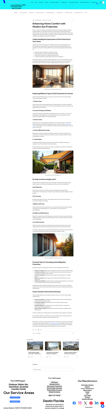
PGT (87, 394)
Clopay (87, 392)
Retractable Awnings (54, 388)
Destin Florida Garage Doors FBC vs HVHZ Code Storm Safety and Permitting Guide (34, 353)
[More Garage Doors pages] (67, 2)
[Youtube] (102, 403)
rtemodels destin (60, 12)
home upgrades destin (50, 12)
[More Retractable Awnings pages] (78, 2)
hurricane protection (68, 12)
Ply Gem (87, 397)
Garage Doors (54, 384)
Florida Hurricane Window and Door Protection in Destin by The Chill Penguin (70, 353)
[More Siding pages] (48, 2)
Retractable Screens (54, 390)
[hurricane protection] (71, 345)
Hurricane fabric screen (78, 12)
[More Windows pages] (43, 2)
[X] (85, 403)
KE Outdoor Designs (87, 385)
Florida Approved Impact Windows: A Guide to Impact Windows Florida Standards (52, 353)
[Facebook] (74, 403)
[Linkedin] (97, 403)
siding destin (31, 12)
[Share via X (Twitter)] (35, 329)
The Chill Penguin (13, 2)
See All (78, 339)
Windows (54, 382)
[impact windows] (53, 345)
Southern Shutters (87, 399)
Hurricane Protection (54, 386)
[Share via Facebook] (33, 329)
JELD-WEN (87, 395)
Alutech (87, 387)
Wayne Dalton (87, 390)
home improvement (23, 12)
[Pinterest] (91, 403)
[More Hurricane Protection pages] (59, 2)
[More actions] (72, 20)
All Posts (15, 12)
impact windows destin (40, 12)
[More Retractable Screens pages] (89, 2)
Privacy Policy (89, 407)
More (86, 12)
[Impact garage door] (35, 345)
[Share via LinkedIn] (38, 329)
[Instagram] (80, 403)
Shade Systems (54, 392)
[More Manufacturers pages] (97, 2)
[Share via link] (41, 329)
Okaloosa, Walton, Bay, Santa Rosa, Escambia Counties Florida (18, 386)
